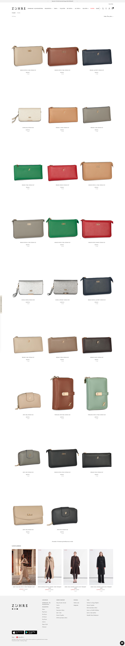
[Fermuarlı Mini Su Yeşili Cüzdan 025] (64, 421)
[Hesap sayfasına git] (109, 8)
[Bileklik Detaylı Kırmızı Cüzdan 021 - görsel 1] (97, 216)
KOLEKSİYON (45, 607)
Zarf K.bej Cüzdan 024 (28, 529)
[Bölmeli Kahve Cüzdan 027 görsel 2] (96, 354)
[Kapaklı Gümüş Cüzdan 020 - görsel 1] (28, 273)
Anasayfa (13, 12)
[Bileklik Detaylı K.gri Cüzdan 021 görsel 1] (26, 239)
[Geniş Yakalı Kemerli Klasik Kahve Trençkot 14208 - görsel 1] (75, 567)
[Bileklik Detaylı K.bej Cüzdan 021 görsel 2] (27, 67)
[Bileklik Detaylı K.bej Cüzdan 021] (23, 76)
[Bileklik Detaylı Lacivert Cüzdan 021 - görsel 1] (97, 273)
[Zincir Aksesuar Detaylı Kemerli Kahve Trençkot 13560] (47, 593)
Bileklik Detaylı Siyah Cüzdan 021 (62, 472)
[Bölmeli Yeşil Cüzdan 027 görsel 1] (26, 182)
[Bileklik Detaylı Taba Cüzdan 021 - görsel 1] (62, 43)
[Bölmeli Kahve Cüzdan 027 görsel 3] (97, 354)
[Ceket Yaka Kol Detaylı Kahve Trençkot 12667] (26, 593)
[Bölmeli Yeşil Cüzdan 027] (99, 76)
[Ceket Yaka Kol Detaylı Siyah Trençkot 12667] (21, 593)
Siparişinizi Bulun (60, 610)
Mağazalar (76, 605)
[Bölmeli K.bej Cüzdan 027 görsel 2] (27, 354)
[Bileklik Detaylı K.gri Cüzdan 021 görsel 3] (28, 239)
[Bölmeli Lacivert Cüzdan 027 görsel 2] (96, 67)
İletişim (58, 608)
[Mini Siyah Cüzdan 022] (28, 421)
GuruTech (18, 640)
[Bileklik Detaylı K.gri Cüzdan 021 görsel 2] (27, 239)
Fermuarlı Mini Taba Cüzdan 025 (62, 414)
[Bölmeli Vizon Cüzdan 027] (57, 363)
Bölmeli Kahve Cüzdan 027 (96, 357)
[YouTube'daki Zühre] (17, 609)
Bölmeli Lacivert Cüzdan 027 (97, 70)
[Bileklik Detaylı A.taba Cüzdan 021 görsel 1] (95, 182)
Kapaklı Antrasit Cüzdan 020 (62, 300)
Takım (43, 609)
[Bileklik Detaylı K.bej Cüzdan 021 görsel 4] (29, 67)
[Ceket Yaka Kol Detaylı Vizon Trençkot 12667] (19, 593)
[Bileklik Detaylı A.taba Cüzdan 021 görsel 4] (98, 182)
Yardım (58, 605)
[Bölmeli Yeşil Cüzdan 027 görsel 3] (28, 182)
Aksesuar (44, 627)
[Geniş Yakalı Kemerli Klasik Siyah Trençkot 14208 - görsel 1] (101, 567)
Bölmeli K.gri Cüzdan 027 (97, 127)
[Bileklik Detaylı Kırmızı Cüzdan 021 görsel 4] (98, 239)
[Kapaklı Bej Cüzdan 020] (25, 134)
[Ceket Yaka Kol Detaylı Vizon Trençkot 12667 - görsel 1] (24, 567)
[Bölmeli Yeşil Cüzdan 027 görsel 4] (29, 182)
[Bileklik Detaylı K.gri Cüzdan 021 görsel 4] (29, 239)
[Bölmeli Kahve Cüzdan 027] (102, 76)
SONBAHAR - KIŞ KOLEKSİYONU (46, 603)
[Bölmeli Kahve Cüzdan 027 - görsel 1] (97, 331)
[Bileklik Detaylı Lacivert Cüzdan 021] (28, 76)
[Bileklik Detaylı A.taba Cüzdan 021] (91, 191)
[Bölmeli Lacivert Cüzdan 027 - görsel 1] (97, 43)
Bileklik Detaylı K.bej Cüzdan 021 (28, 70)
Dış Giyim (44, 619)
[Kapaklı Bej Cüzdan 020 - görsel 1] (28, 101)
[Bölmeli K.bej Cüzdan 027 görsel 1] (26, 354)
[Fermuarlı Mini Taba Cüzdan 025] (61, 421)
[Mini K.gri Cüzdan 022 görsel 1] (26, 469)
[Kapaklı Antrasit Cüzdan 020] (28, 134)
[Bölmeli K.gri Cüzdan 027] (91, 134)
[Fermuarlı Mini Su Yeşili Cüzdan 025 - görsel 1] (97, 388)
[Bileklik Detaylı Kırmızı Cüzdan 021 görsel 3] (97, 239)
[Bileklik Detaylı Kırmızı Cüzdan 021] (31, 76)
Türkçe (13, 637)
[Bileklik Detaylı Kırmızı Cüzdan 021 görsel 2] (96, 239)
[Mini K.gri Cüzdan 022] (31, 421)
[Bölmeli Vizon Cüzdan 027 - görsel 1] (62, 331)
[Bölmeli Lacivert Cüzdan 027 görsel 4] (98, 67)
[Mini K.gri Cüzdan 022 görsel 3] (28, 469)
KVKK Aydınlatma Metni (61, 618)
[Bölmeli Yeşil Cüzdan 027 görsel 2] (27, 182)
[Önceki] (48, 1)
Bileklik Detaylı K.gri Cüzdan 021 (28, 242)
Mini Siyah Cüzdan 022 (62, 529)
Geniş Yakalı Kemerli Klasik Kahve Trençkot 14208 (75, 587)
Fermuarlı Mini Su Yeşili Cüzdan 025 (97, 414)
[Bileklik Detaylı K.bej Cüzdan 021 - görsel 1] (28, 43)
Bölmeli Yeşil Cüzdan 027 (28, 185)
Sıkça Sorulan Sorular (61, 603)
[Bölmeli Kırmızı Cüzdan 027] (97, 76)
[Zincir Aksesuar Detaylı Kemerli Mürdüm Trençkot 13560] (55, 593)
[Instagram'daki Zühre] (15, 609)
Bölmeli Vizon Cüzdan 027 (62, 357)
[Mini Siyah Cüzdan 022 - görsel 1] (62, 503)
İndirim (44, 622)
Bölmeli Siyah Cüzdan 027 (97, 472)
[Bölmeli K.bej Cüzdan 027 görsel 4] (29, 354)
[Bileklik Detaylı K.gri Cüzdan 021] (23, 248)
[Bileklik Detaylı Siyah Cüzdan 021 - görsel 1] (62, 446)
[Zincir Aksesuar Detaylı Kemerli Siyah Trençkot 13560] (49, 593)
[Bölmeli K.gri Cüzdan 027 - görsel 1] (97, 101)
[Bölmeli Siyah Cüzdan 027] (94, 76)
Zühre (20, 639)
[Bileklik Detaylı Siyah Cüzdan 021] (25, 76)
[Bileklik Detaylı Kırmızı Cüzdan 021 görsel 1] (95, 239)
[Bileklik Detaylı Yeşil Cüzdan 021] (33, 76)
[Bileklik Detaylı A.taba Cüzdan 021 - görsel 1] (97, 158)
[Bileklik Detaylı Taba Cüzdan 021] (57, 76)
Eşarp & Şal (45, 624)
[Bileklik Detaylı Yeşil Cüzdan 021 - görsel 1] (62, 216)
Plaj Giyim (44, 612)
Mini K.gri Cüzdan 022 (28, 472)
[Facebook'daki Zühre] (13, 609)
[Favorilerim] (106, 8)
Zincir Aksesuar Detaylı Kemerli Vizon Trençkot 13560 (49, 587)
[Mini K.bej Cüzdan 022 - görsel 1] (28, 388)
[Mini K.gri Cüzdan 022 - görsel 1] (28, 446)
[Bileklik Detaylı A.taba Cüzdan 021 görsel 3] (97, 182)
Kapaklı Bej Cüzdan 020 (28, 127)
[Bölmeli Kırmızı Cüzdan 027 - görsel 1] (62, 158)
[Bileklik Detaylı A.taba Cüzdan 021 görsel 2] (96, 182)
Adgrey (25, 640)
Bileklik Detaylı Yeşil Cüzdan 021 (62, 242)
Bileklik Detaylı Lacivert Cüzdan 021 (97, 300)
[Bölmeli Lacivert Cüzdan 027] (91, 76)
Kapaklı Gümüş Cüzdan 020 (28, 300)
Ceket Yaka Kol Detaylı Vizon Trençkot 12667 (24, 587)
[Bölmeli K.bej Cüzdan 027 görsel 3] (28, 354)
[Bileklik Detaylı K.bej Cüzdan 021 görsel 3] (28, 67)
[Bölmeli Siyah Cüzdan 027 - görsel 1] (97, 446)
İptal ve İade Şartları (91, 613)
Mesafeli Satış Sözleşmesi (92, 615)
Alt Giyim (44, 617)
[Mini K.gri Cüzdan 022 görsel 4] (29, 469)
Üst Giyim (44, 614)
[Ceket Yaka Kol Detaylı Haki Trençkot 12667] (29, 593)
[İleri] (77, 1)
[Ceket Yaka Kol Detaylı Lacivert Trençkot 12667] (24, 593)
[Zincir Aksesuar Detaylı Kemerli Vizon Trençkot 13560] (44, 593)
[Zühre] (19, 8)
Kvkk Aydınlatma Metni (92, 608)
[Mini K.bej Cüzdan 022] (25, 421)
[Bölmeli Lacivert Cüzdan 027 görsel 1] (95, 67)
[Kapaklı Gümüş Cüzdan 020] (31, 134)
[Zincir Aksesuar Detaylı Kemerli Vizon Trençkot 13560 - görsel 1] (50, 567)
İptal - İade (58, 613)
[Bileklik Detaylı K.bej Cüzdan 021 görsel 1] (26, 67)
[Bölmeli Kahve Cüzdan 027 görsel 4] (98, 354)
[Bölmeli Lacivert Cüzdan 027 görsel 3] (97, 67)
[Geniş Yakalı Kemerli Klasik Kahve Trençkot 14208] (73, 593)
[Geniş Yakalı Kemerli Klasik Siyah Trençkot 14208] (75, 593)
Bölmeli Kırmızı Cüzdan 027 (62, 185)
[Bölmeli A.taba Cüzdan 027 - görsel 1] (62, 101)
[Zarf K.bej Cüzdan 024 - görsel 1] (28, 503)
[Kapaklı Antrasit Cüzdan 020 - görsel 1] (62, 273)
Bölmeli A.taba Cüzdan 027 (62, 127)
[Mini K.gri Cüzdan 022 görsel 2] (27, 469)
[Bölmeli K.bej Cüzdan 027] (23, 363)
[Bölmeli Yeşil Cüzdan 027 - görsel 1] (28, 158)
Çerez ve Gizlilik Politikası (93, 610)
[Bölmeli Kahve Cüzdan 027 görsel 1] (95, 354)
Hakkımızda (76, 603)
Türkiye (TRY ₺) (20, 637)
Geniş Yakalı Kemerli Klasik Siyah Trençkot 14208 (101, 587)
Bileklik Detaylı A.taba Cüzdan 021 (97, 185)
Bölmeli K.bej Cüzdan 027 (28, 357)
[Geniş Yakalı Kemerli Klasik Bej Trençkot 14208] (78, 593)
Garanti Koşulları (60, 615)
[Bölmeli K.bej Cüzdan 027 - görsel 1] (28, 331)
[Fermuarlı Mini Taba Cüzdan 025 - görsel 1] (62, 388)
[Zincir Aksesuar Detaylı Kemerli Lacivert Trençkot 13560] (52, 593)
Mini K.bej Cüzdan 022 (28, 414)
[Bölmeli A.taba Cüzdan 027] (57, 134)
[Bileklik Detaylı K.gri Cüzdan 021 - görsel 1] (28, 216)
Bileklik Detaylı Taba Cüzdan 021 (62, 70)
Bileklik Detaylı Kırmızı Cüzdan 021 (97, 242)
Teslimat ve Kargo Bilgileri (93, 603)
